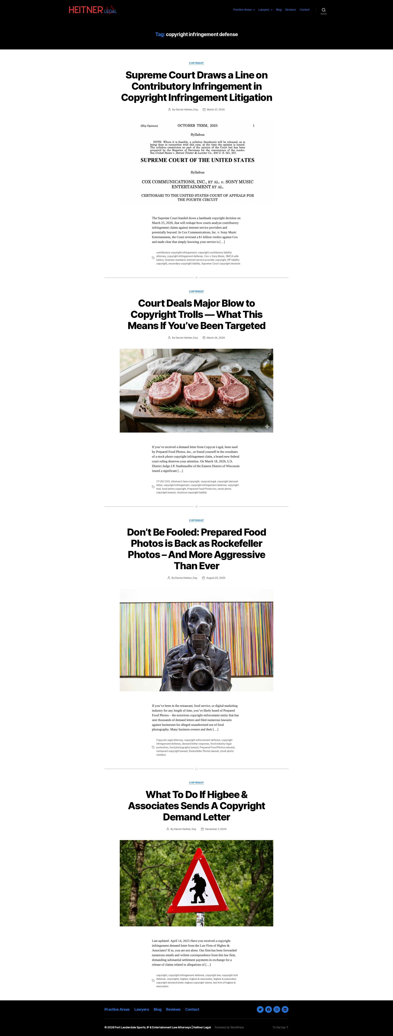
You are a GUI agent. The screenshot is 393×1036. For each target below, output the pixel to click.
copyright (161, 975)
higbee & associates (200, 978)
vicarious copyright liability (192, 492)
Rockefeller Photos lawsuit (204, 751)
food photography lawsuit (183, 747)
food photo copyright (174, 488)
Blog (279, 9)
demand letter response (195, 743)
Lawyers (264, 9)
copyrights (173, 978)
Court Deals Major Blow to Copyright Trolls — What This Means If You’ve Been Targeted (197, 314)
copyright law (213, 975)
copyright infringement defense (185, 256)
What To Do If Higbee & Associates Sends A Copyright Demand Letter (196, 805)
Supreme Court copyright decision (220, 263)
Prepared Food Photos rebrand (217, 747)
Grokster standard (175, 259)
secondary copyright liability (184, 263)
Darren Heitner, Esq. (187, 109)
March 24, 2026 (216, 337)
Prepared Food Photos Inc (201, 488)
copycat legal (208, 481)
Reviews (290, 9)
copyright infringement (176, 485)
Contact (305, 9)
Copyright (196, 63)
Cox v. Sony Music (214, 256)
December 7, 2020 (216, 829)
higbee (184, 978)
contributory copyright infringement (176, 252)
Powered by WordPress (229, 1027)
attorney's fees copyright (185, 481)
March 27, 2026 (216, 109)
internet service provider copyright (206, 259)
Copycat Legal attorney (169, 739)
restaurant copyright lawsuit (172, 751)
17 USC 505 (163, 481)
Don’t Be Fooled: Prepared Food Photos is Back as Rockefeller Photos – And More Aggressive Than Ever (196, 549)
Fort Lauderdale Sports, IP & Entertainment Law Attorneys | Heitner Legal (163, 1027)
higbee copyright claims (198, 982)
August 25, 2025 (215, 577)
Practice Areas (242, 9)
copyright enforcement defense (202, 739)
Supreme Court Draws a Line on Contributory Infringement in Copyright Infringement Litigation (196, 86)
